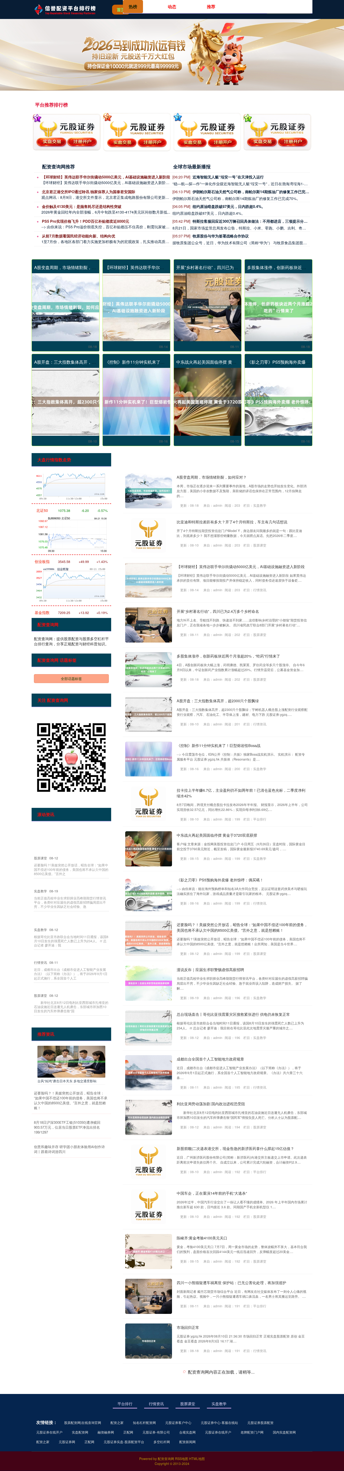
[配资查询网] (68, 9)
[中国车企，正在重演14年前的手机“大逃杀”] (148, 1206)
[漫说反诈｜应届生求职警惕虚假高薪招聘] (148, 983)
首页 (121, 10)
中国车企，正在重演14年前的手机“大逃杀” (212, 1193)
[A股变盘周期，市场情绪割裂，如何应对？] (65, 307)
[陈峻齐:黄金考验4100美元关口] (148, 1251)
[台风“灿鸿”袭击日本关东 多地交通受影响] (71, 1061)
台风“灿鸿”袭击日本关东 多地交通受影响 (66, 1081)
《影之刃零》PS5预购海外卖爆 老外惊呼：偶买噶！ (220, 880)
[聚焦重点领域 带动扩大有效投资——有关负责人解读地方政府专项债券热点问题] (148, 1385)
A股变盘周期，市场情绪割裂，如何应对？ (73, 267)
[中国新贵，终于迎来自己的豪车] (148, 1430)
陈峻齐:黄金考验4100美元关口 (202, 1238)
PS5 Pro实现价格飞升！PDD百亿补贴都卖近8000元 (85, 221)
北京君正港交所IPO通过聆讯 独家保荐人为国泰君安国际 (88, 191)
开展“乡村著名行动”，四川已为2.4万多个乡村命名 (222, 267)
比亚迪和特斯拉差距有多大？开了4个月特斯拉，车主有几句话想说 (232, 522)
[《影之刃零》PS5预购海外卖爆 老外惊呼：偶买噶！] (278, 402)
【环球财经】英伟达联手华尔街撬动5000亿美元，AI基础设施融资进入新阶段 (106, 177)
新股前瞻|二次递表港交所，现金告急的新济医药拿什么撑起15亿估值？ (235, 1148)
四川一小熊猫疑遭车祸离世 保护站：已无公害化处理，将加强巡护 (231, 1282)
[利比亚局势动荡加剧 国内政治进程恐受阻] (148, 1117)
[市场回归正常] (148, 1341)
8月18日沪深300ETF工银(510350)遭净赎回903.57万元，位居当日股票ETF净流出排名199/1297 (67, 1127)
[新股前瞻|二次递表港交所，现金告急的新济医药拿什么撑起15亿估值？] (148, 1162)
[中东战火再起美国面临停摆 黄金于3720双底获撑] (207, 402)
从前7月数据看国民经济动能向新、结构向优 (78, 236)
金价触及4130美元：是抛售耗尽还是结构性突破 (81, 206)
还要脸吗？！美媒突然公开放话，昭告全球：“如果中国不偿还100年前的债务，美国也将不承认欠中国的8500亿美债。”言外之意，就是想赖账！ (242, 927)
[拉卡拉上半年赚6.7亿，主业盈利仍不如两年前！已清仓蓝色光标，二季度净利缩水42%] (148, 803)
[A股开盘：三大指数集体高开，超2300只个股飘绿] (65, 402)
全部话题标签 (71, 678)
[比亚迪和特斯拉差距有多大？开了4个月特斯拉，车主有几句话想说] (148, 535)
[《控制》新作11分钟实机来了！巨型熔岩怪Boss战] (136, 402)
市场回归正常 (188, 1327)
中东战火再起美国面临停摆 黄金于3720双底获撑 (221, 362)
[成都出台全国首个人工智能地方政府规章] (148, 1072)
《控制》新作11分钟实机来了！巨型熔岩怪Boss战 (152, 362)
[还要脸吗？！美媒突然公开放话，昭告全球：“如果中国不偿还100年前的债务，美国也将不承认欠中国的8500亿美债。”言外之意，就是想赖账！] (148, 938)
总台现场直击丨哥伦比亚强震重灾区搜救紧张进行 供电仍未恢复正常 (233, 1014)
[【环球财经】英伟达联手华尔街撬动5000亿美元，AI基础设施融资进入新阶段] (136, 307)
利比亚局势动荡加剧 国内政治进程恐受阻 (211, 1103)
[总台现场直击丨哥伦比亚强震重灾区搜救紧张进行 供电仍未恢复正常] (148, 1028)
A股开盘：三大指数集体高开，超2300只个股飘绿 (80, 362)
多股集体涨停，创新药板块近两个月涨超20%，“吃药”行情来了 (228, 656)
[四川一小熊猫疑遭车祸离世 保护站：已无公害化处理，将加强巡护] (148, 1296)
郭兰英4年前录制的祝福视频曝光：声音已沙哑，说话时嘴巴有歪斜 (232, 1461)
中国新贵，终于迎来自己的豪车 (203, 1417)
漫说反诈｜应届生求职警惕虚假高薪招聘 (210, 969)
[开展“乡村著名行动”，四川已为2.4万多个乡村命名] (207, 307)
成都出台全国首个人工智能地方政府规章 (210, 1059)
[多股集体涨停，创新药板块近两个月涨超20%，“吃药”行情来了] (278, 307)
